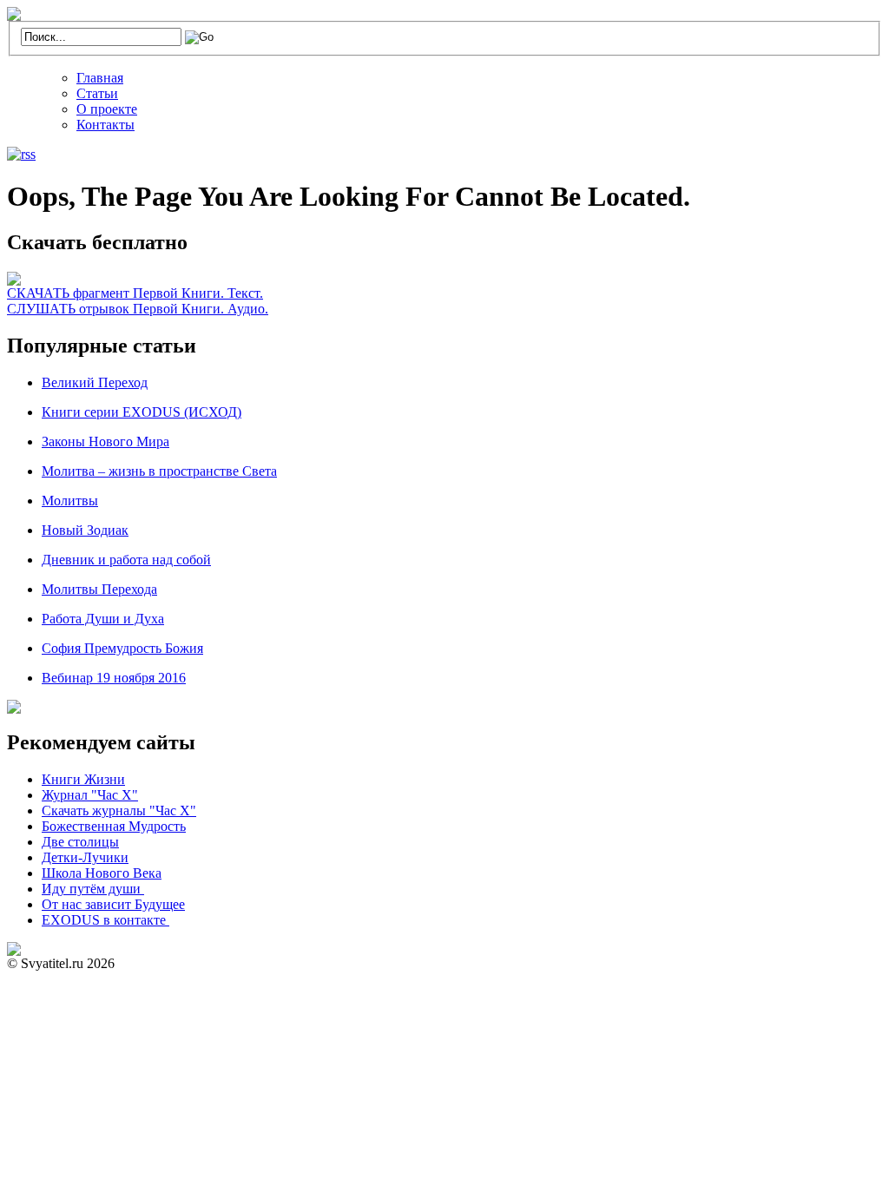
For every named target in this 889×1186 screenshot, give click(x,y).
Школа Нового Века (101, 873)
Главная (99, 77)
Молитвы (70, 500)
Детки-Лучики (85, 857)
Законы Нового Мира (105, 441)
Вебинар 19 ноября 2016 (114, 677)
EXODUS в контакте (105, 920)
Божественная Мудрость (114, 826)
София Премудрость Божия (122, 648)
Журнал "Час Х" (90, 794)
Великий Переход (95, 382)
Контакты (105, 124)
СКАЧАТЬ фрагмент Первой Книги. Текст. (135, 293)
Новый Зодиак (85, 530)
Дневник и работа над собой (126, 559)
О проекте (106, 109)
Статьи (97, 93)
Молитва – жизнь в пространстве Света (159, 471)
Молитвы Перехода (99, 589)
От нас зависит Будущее (113, 904)
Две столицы (80, 841)
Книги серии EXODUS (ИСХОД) (141, 412)
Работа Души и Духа (103, 618)
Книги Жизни (83, 779)
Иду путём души (93, 888)
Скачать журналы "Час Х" (119, 810)
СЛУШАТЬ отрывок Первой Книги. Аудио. (137, 308)
